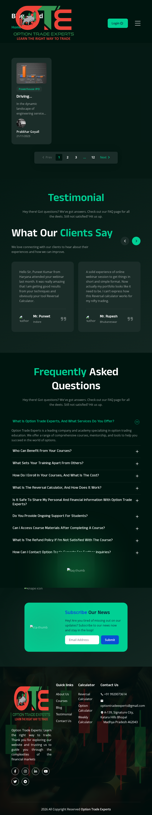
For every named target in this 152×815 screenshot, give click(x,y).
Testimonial (64, 714)
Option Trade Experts (96, 809)
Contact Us (63, 721)
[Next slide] (136, 241)
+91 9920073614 (115, 694)
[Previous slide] (125, 241)
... (84, 157)
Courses (61, 701)
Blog (59, 707)
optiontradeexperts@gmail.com (122, 706)
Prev (49, 157)
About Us (62, 694)
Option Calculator (85, 708)
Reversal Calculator (85, 696)
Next (103, 157)
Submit (110, 640)
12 (93, 157)
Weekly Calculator (85, 719)
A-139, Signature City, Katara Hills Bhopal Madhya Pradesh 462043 (119, 717)
